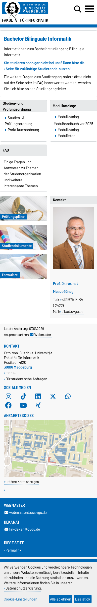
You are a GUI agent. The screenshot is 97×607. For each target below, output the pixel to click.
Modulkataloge (64, 106)
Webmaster (42, 335)
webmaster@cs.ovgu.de (28, 513)
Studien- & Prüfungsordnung (18, 121)
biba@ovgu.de (72, 312)
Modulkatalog (68, 117)
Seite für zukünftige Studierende (31, 69)
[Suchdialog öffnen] (77, 9)
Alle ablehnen (60, 599)
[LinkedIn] (38, 396)
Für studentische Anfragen (26, 379)
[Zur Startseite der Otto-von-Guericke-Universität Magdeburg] (30, 10)
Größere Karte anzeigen (22, 481)
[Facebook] (8, 405)
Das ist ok (82, 599)
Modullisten (66, 136)
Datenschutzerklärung (23, 588)
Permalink (13, 550)
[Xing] (38, 405)
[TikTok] (23, 396)
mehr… (10, 373)
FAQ (6, 150)
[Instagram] (8, 396)
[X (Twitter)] (52, 396)
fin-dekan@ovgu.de (24, 529)
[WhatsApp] (67, 396)
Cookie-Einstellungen (20, 599)
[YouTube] (23, 405)
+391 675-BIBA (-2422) (68, 303)
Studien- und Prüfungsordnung (17, 106)
